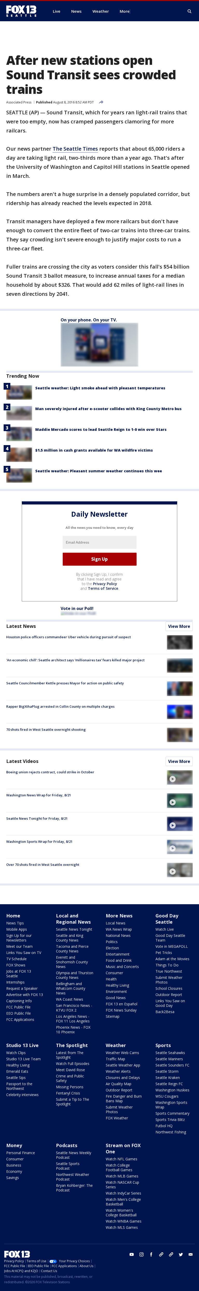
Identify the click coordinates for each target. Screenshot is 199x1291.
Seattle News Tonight (74, 929)
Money (14, 1145)
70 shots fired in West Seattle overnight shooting (46, 729)
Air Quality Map (118, 1083)
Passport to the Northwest (19, 1086)
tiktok (161, 1254)
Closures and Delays (123, 1077)
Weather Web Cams (122, 1052)
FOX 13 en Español (121, 1003)
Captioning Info (19, 1000)
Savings (12, 1177)
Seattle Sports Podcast (68, 1166)
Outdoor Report (168, 994)
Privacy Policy (105, 583)
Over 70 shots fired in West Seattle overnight (42, 864)
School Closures (168, 988)
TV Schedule (16, 958)
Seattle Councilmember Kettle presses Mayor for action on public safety (65, 683)
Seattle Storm (167, 1071)
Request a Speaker (22, 988)
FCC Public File (18, 1007)
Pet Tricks (163, 952)
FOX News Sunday (121, 1010)
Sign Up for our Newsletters (19, 938)
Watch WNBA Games (123, 1221)
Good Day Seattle (166, 919)
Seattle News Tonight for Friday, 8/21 (37, 818)
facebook (151, 1254)
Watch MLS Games (122, 1227)
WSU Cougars (167, 1096)
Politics (112, 941)
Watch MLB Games (122, 1176)
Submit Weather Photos (168, 980)
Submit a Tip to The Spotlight (72, 1101)
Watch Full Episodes (72, 1063)
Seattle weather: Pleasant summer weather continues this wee (98, 470)
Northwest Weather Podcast (72, 1177)
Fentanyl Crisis (68, 1093)
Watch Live (164, 929)
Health (111, 979)
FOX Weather (117, 1117)
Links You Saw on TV (23, 952)
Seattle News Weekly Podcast (73, 1155)
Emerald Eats (17, 1071)
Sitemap (112, 1016)
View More (179, 626)
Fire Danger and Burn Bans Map (124, 1098)
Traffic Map (115, 1058)
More (125, 11)
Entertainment (118, 954)
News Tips (15, 923)
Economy (14, 1171)
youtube (131, 1254)
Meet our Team (19, 946)
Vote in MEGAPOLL (171, 946)
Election (112, 947)
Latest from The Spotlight (69, 1055)
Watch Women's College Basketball (121, 1212)
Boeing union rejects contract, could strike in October (50, 772)
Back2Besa (164, 1011)
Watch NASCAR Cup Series (122, 1184)
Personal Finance (20, 1152)
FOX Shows (15, 965)
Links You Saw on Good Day (170, 1003)
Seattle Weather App (123, 1065)
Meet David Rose (70, 1069)
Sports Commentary (172, 1113)
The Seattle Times (75, 148)
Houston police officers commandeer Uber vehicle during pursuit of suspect (68, 637)
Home (13, 916)
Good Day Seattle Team (170, 938)
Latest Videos (22, 761)
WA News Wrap (119, 929)
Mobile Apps (16, 929)
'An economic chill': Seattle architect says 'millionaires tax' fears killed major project (75, 660)
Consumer (114, 972)
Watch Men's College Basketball (123, 1201)
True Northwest (168, 971)
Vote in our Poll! (77, 608)
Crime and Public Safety (70, 1078)
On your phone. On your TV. (89, 320)
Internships (15, 982)
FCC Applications (20, 1019)
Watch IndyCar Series (123, 1193)
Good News (116, 997)
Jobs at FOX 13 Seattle (18, 973)
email (191, 1254)
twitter (181, 1254)
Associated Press (18, 102)
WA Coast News (69, 999)
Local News (115, 923)
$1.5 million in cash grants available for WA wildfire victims (94, 450)
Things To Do (167, 965)
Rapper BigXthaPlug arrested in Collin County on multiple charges (60, 706)
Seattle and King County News (69, 938)
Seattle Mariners (169, 1058)
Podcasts (66, 1145)
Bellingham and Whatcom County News (70, 988)
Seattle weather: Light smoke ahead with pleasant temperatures (100, 387)
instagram (141, 1254)
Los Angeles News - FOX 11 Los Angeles (73, 1018)
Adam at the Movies (172, 958)
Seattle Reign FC (169, 1083)
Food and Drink (119, 960)
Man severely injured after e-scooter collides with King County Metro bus (108, 408)
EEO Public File (18, 1013)
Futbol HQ (164, 1125)
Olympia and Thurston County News (74, 975)
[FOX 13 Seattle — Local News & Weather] (23, 11)
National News (118, 935)
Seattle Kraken (167, 1077)
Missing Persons (69, 1086)
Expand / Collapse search (190, 11)
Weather (116, 1045)
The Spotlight (72, 1045)
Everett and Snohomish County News (72, 962)
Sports (163, 1045)
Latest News (21, 626)
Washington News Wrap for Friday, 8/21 (38, 795)
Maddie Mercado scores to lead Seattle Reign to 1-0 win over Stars (101, 429)
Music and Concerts (122, 966)
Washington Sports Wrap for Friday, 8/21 (39, 841)
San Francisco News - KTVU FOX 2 (74, 1008)
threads (171, 1254)
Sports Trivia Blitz (170, 1119)
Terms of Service (103, 588)
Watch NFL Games (121, 1158)
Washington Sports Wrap (171, 1105)
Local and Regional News (73, 919)
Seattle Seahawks (170, 1052)
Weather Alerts (118, 1071)
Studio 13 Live (22, 1045)
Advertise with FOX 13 (24, 994)
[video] (180, 777)
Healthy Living (117, 985)
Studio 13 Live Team (23, 1058)
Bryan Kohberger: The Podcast (74, 1187)
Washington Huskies (172, 1089)
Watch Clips (16, 1052)
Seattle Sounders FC (172, 1065)
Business (13, 1165)
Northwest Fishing (170, 1131)
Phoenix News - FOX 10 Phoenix (73, 1029)
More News (119, 916)
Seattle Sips (16, 1077)
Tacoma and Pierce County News (72, 948)
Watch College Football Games (119, 1167)
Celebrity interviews (22, 1094)
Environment (116, 991)
